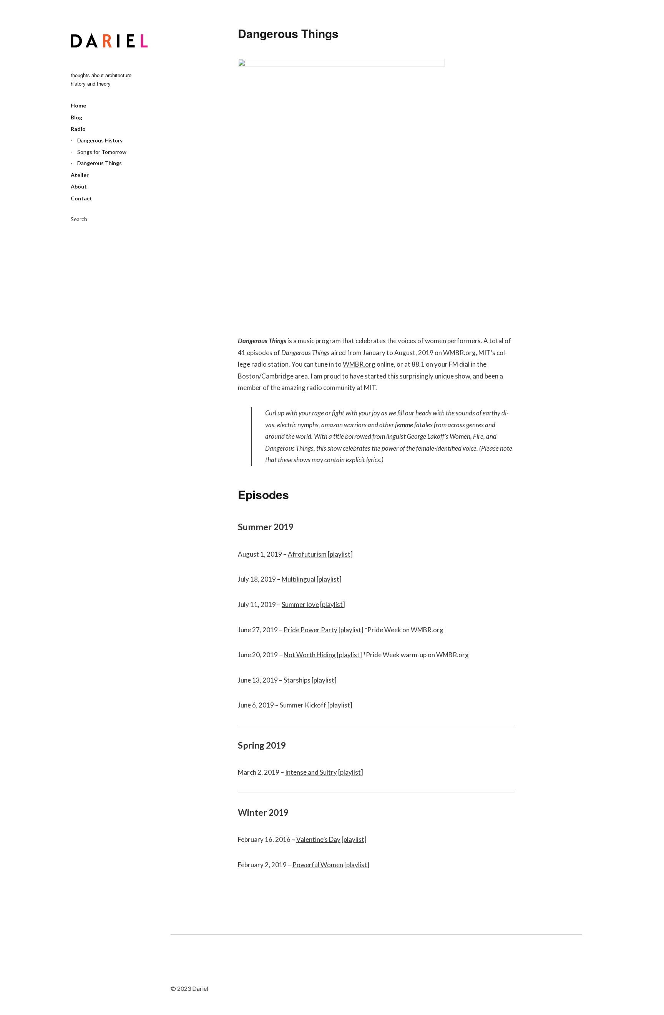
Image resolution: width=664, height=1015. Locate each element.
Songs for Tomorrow (101, 152)
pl (341, 655)
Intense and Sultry (311, 772)
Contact (81, 198)
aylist (352, 655)
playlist (340, 554)
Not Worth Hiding (310, 655)
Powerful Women (317, 865)
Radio (78, 129)
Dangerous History (100, 140)
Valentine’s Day (318, 839)
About (79, 186)
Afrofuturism (307, 554)
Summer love (300, 604)
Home (78, 105)
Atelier (80, 175)
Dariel (109, 40)
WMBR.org (359, 364)
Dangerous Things (99, 163)
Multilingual (298, 579)
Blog (76, 117)
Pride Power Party (310, 630)
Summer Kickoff (303, 705)
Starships (297, 680)
